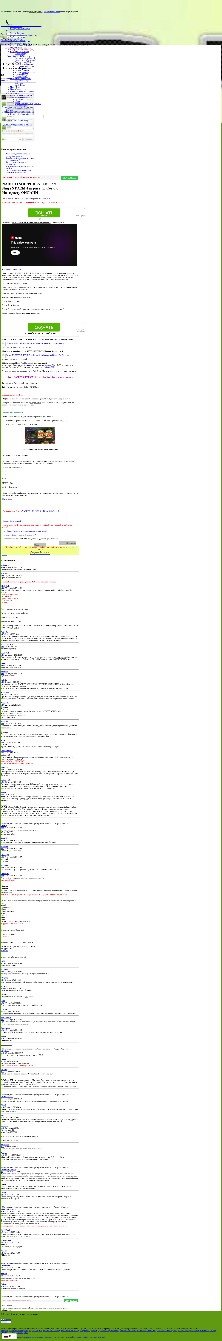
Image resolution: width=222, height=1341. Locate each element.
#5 (2, 1242)
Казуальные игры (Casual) (25, 58)
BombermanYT (7, 751)
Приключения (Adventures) (25, 60)
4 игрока (4, 1331)
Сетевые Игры (16, 39)
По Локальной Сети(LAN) (20, 43)
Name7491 (5, 703)
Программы (19, 100)
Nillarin (4, 1274)
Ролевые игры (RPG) (23, 62)
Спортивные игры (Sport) (25, 66)
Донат (8, 112)
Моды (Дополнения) (18, 89)
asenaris (4, 573)
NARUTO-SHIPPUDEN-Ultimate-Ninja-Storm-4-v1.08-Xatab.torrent (38, 343)
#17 (2, 1061)
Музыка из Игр (21, 108)
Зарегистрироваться (52, 12)
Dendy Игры (20, 85)
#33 (2, 828)
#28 (2, 876)
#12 (2, 1128)
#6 (2, 1232)
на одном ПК (85, 1331)
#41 (2, 694)
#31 (2, 849)
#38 (2, 742)
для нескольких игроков (18, 1331)
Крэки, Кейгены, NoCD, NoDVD (28, 104)
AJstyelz (4, 1009)
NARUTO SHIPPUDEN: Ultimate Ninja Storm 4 (40, 511)
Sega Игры (19, 83)
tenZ (3, 961)
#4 (2, 1253)
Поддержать (69, 178)
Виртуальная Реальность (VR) (22, 50)
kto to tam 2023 (7, 645)
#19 (2, 1038)
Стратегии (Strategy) (23, 68)
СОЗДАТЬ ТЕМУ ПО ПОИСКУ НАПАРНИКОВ (31, 543)
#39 (2, 724)
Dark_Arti (5, 653)
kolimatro (5, 565)
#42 (2, 682)
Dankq (3, 1059)
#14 (2, 1107)
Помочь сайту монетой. (19, 114)
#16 (2, 1072)
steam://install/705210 (49, 367)
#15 (2, 1099)
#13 (2, 1118)
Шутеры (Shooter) (22, 70)
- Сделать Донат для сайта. (12, 521)
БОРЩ (4, 826)
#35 (2, 782)
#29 (2, 867)
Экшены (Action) (22, 1333)
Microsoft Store (16, 47)
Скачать (9, 343)
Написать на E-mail (97, 1337)
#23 (2, 1003)
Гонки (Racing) (20, 54)
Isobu (3, 663)
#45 (2, 655)
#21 (2, 1020)
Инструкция (7, 499)
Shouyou (4, 722)
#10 (2, 1155)
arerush (4, 986)
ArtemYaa (5, 632)
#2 (2, 1276)
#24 (2, 988)
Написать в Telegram (80, 1337)
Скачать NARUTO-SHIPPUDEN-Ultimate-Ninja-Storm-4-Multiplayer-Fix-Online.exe (38, 355)
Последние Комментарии (20, 29)
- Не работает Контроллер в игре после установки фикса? (24, 531)
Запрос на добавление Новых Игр (23, 35)
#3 (2, 1267)
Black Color (5, 586)
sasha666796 (6, 1240)
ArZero (4, 792)
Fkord (3, 1105)
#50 (2, 567)
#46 (2, 647)
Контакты (9, 110)
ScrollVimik (5, 1230)
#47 (2, 634)
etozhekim (5, 1145)
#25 (2, 980)
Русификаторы (20, 106)
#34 (2, 794)
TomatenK (5, 692)
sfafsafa (4, 680)
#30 (2, 857)
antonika (4, 1126)
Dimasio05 (5, 855)
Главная (9, 25)
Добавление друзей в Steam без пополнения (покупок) (18, 155)
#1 (2, 1286)
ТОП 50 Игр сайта (17, 37)
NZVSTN (5, 969)
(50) (48, 199)
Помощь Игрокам (13, 93)
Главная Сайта (16, 27)
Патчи (17, 102)
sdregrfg (4, 978)
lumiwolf (4, 847)
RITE (3, 1001)
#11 (2, 1147)
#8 (2, 1195)
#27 (2, 963)
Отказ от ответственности (42, 1337)
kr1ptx (3, 740)
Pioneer (10, 199)
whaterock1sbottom (8, 1170)
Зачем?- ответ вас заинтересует (40, 554)
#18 (2, 1053)
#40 (2, 705)
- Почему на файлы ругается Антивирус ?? (19, 535)
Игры (8, 31)
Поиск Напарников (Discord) (21, 95)
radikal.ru (4, 951)
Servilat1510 (6, 1018)
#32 (2, 840)
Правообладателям (23, 1337)
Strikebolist (5, 780)
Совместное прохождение (20, 41)
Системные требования (11, 269)
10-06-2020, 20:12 (26, 199)
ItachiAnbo (5, 1028)
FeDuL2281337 (7, 1097)
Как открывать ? (18, 171)
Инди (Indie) (20, 56)
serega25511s (25, 73)
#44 (2, 665)
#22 (2, 1011)
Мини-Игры (15, 87)
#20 (2, 1030)
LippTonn (5, 1051)
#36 (2, 769)
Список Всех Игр (17, 33)
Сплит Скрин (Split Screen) (20, 45)
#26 (2, 972)
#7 (2, 1211)
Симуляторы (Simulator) (24, 64)
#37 (2, 753)
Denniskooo (5, 1265)
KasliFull (4, 767)
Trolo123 (4, 838)
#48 (2, 588)
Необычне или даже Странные (22, 91)
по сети (94, 1331)
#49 (2, 576)
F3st (2, 1115)
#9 (2, 1172)
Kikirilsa (4, 672)
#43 (2, 674)
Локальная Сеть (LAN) (70, 1331)
